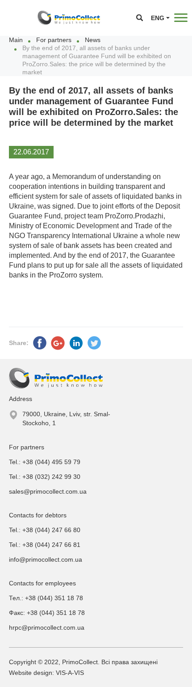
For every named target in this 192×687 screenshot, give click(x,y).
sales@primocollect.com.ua (48, 491)
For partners (53, 39)
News (92, 39)
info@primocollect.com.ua (45, 559)
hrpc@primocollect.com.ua (46, 627)
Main (16, 39)
